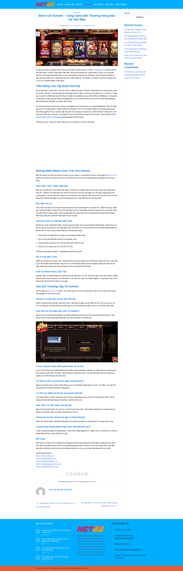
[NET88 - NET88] (45, 4)
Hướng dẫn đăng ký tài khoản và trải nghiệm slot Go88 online (54, 540)
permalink (92, 481)
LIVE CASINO (98, 4)
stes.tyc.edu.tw (64, 568)
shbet (78, 568)
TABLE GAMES (120, 4)
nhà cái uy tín (99, 70)
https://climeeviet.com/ (124, 538)
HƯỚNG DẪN (69, 4)
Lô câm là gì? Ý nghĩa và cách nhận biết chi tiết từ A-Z (56, 531)
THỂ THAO (109, 4)
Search (127, 13)
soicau (84, 568)
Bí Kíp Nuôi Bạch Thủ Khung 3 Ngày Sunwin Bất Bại (55, 558)
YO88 (73, 568)
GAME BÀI (88, 4)
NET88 (60, 4)
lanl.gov (54, 568)
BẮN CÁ (79, 4)
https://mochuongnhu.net (45, 456)
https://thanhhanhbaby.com (46, 459)
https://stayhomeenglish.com (46, 461)
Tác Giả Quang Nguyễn (86, 25)
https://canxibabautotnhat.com (47, 467)
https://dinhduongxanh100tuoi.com (49, 464)
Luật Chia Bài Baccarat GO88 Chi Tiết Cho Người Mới (55, 549)
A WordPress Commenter (133, 72)
